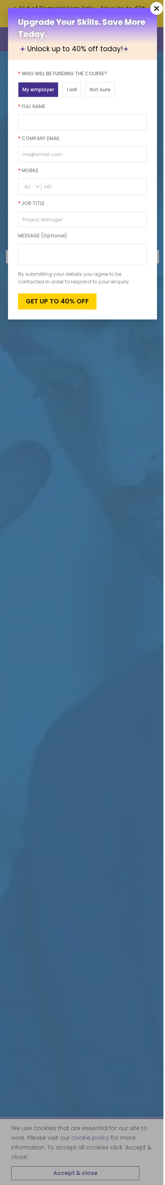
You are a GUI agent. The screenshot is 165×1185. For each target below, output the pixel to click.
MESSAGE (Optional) (42, 235)
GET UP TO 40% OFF (57, 301)
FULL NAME (31, 106)
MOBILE (28, 170)
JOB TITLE (31, 203)
